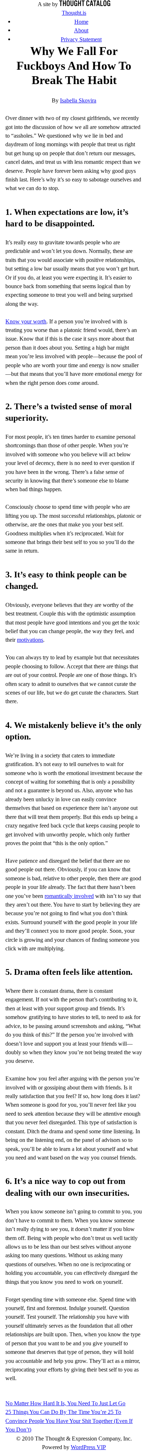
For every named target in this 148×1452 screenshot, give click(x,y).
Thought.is (74, 12)
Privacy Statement (81, 39)
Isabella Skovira (78, 100)
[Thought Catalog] (84, 4)
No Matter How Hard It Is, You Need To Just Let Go (65, 1403)
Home (81, 21)
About (81, 30)
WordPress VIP (88, 1447)
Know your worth (25, 321)
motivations (30, 639)
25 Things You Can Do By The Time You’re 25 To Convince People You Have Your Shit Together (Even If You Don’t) (69, 1421)
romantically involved (69, 896)
